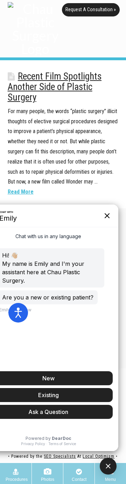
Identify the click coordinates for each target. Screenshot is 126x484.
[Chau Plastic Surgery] (35, 28)
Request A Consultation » (90, 9)
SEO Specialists (60, 456)
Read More (21, 191)
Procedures (17, 479)
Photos (47, 479)
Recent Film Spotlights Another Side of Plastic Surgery (55, 87)
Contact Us (79, 480)
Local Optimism (98, 456)
